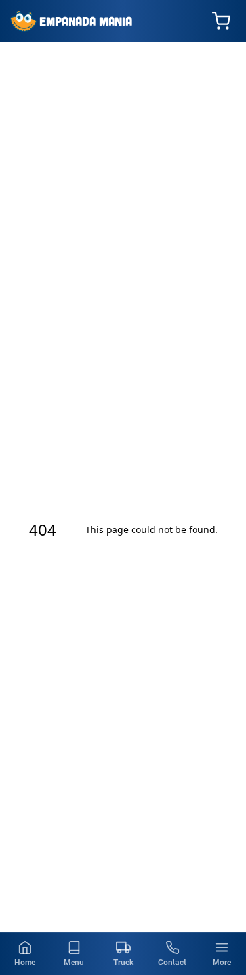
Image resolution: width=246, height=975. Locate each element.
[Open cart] (221, 21)
